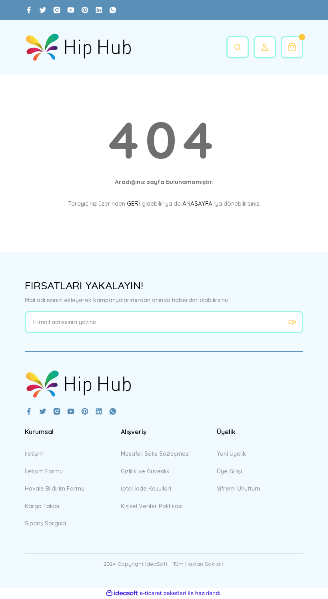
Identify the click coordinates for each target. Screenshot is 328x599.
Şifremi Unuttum (238, 488)
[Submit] (292, 322)
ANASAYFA (197, 203)
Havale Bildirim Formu (54, 488)
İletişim (34, 453)
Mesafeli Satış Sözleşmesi (155, 453)
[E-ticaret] (163, 593)
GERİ (133, 203)
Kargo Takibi (42, 506)
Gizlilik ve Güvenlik (145, 471)
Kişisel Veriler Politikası (151, 506)
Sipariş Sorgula (45, 523)
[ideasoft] (122, 593)
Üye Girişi (229, 471)
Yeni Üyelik (231, 453)
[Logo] (78, 47)
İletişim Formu (44, 471)
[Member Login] (265, 47)
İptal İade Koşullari (146, 488)
